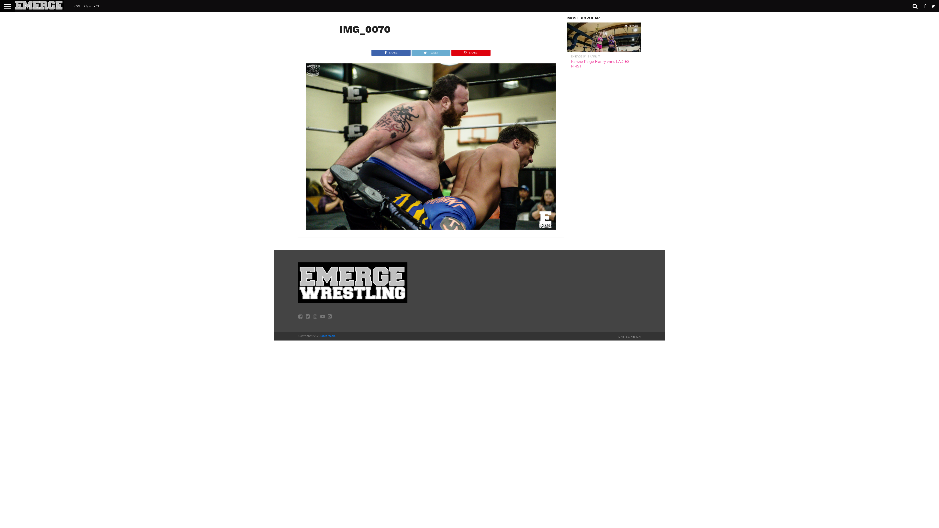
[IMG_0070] (431, 228)
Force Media (327, 335)
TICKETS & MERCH (86, 6)
